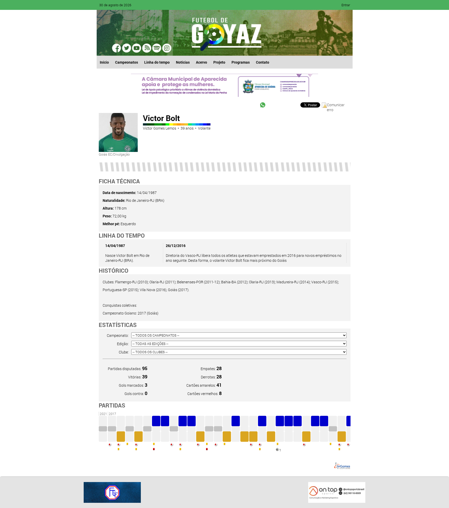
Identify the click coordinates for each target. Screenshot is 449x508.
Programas (241, 62)
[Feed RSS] (156, 48)
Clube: (124, 352)
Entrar (345, 5)
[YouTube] (137, 48)
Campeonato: (118, 335)
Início (104, 62)
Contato (262, 62)
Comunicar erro (336, 105)
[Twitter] (127, 48)
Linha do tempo (157, 62)
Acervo (201, 62)
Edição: (123, 343)
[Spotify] (146, 48)
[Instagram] (166, 48)
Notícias (183, 62)
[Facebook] (117, 48)
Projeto (219, 62)
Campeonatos (126, 62)
